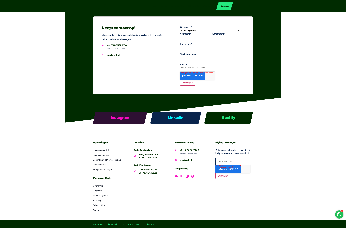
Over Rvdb (98, 185)
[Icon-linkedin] (176, 176)
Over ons (207, 6)
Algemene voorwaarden (133, 224)
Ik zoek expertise (101, 155)
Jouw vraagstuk (159, 6)
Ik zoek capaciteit (101, 150)
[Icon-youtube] (181, 176)
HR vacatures (99, 164)
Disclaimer (151, 224)
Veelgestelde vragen (102, 169)
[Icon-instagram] (187, 176)
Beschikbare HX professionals (107, 159)
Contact (96, 210)
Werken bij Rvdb (100, 195)
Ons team (97, 190)
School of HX (99, 205)
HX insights (193, 6)
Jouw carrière (177, 6)
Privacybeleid (113, 224)
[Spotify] (192, 176)
